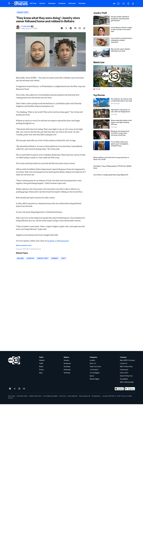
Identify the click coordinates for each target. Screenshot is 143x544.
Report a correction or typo (23, 245)
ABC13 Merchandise (127, 382)
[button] (9, 3)
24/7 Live (33, 3)
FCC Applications (96, 396)
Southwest (51, 3)
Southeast (62, 3)
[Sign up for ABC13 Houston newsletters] (24, 389)
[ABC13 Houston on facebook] (10, 389)
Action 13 (93, 363)
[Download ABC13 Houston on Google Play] (130, 388)
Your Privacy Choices (22, 396)
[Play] (112, 76)
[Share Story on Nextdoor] (75, 28)
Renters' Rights (94, 379)
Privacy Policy (11, 396)
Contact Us (123, 363)
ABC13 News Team (126, 366)
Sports (92, 376)
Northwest (72, 3)
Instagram (64, 240)
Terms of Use (62, 396)
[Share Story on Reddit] (70, 28)
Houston (42, 3)
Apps (40, 373)
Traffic (41, 363)
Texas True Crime (95, 366)
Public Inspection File (84, 396)
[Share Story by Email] (79, 28)
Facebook (50, 240)
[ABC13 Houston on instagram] (19, 389)
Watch (41, 366)
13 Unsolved (94, 369)
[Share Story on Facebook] (61, 28)
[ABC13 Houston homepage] (20, 3)
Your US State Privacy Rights (50, 396)
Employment (124, 369)
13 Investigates (94, 373)
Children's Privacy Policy (35, 396)
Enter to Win (124, 373)
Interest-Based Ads (73, 396)
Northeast (82, 3)
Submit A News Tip (126, 376)
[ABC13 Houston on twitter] (15, 389)
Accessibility (124, 379)
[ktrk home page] (14, 360)
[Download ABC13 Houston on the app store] (119, 388)
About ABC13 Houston (127, 360)
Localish (92, 360)
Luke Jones (26, 26)
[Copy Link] (84, 28)
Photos (41, 369)
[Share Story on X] (66, 28)
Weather (42, 360)
